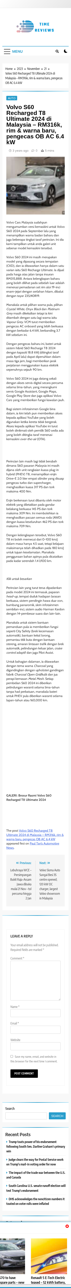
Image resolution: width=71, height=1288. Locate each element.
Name (15, 1007)
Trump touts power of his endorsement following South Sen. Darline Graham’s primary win (35, 1146)
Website (15, 1040)
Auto (12, 98)
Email (14, 1023)
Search (10, 1108)
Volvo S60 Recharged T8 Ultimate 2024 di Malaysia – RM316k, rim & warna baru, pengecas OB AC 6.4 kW (35, 835)
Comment (17, 958)
